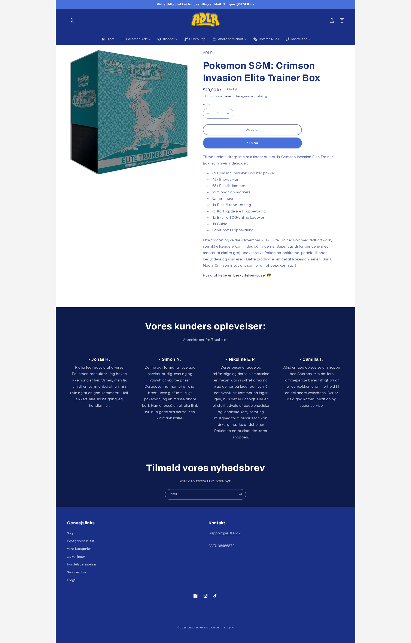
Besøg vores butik (80, 541)
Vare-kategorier (79, 548)
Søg (70, 533)
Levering (229, 96)
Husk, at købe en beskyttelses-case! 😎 (237, 276)
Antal (206, 104)
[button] (72, 20)
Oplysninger (76, 556)
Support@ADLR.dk (224, 533)
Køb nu (252, 143)
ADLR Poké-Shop (199, 628)
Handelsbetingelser (82, 564)
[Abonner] (241, 494)
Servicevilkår (76, 572)
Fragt (71, 580)
